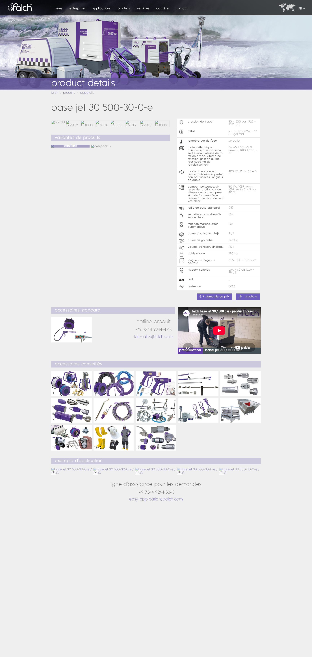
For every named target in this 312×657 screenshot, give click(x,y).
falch (54, 92)
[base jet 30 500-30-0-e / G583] (72, 471)
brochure (251, 296)
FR (300, 8)
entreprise (77, 8)
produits (124, 8)
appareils (87, 92)
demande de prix (217, 296)
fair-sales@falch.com (153, 337)
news (58, 8)
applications (101, 8)
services (143, 8)
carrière (162, 8)
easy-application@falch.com (156, 499)
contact (182, 8)
